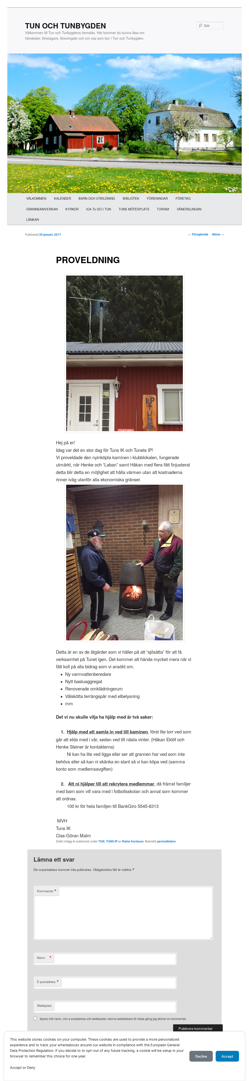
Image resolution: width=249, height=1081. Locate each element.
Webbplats (44, 1005)
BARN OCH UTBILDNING (97, 198)
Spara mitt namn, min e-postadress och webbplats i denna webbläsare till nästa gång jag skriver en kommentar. (113, 1019)
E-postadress (48, 982)
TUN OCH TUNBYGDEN (65, 25)
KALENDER (62, 198)
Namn (44, 958)
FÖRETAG (183, 198)
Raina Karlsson (132, 841)
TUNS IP (111, 841)
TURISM (163, 209)
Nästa (218, 234)
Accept (227, 1056)
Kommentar (46, 891)
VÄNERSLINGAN (189, 209)
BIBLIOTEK (131, 198)
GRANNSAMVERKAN (42, 209)
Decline (201, 1056)
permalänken (166, 841)
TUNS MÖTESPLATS (134, 209)
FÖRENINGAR (157, 198)
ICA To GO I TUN (98, 209)
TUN (101, 841)
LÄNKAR (32, 219)
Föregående (198, 234)
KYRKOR (72, 209)
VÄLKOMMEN (36, 198)
